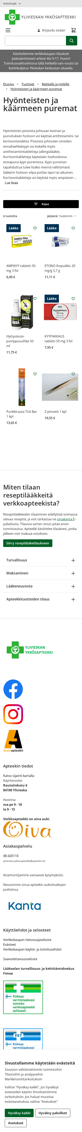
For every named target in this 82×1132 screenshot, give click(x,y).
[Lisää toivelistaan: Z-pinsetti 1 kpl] (73, 374)
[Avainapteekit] (41, 741)
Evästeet (9, 944)
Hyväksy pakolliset (53, 1113)
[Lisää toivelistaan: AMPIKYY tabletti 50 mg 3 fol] (35, 228)
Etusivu (8, 84)
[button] (41, 204)
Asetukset (15, 1123)
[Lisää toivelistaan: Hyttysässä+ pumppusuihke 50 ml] (35, 299)
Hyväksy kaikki (19, 1113)
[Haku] (71, 40)
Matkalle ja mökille (55, 84)
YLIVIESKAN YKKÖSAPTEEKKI (48, 17)
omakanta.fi (66, 519)
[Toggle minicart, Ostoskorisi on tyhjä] (73, 30)
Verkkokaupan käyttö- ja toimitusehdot (32, 949)
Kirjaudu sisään (53, 30)
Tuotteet (27, 84)
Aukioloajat (10, 3)
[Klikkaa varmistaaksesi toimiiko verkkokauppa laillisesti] (41, 997)
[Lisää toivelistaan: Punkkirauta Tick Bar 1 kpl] (35, 374)
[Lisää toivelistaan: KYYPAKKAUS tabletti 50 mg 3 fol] (73, 299)
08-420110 (11, 856)
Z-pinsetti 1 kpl (55, 411)
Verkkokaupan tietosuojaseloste (27, 940)
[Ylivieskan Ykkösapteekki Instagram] (41, 714)
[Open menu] (8, 30)
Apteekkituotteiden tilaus (28, 599)
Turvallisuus (16, 560)
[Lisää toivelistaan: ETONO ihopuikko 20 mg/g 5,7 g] (73, 228)
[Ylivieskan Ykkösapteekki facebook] (41, 689)
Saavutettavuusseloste (20, 959)
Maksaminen (17, 573)
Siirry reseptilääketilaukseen (27, 543)
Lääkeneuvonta (19, 586)
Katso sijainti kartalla (18, 775)
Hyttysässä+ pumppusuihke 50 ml (19, 341)
